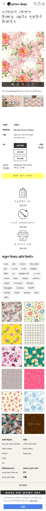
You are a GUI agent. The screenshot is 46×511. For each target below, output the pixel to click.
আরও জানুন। (34, 501)
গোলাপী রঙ (36, 278)
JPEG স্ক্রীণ (20, 159)
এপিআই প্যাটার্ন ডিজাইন (30, 444)
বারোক (6, 264)
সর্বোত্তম (23, 264)
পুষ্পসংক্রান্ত (18, 283)
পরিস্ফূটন (25, 278)
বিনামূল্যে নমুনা (27, 453)
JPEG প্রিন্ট (20, 152)
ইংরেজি (23, 268)
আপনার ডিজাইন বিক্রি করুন (10, 472)
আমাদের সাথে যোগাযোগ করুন (23, 492)
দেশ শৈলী (14, 268)
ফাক (3, 463)
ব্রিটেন (36, 292)
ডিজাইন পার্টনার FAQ (8, 477)
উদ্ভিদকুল (30, 283)
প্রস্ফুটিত (31, 287)
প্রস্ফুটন (7, 283)
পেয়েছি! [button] (23, 507)
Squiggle (8, 287)
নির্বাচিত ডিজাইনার (7, 448)
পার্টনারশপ (4, 453)
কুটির (13, 264)
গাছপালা (6, 278)
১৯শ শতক (36, 273)
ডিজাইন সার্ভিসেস (28, 448)
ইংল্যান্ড (17, 292)
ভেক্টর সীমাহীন (20, 146)
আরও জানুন (23, 205)
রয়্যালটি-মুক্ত (18, 164)
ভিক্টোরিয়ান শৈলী (24, 273)
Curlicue (20, 287)
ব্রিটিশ (6, 273)
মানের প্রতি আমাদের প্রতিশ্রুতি (11, 444)
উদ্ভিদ (15, 278)
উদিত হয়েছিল (34, 264)
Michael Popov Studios (24, 129)
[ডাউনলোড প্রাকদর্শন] (18, 85)
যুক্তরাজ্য (27, 292)
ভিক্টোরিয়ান (33, 268)
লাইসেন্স (4, 458)
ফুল (13, 273)
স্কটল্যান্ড (7, 292)
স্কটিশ (6, 297)
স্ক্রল (5, 268)
